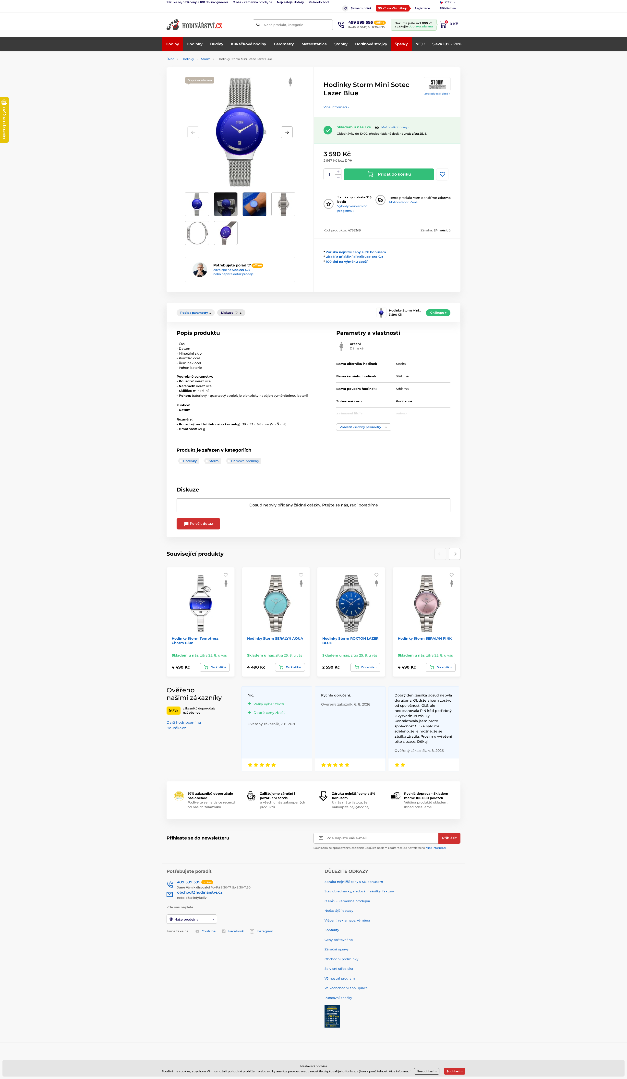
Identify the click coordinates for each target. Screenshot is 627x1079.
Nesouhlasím (427, 1071)
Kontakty (332, 930)
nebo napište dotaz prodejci (233, 274)
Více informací (436, 848)
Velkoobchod (319, 2)
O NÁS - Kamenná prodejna (347, 901)
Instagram (265, 931)
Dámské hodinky (245, 461)
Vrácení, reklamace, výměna (347, 920)
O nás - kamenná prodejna (252, 2)
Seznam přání (361, 8)
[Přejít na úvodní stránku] (195, 24)
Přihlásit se (448, 8)
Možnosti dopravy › (395, 127)
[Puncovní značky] (332, 1016)
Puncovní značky (338, 998)
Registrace (422, 8)
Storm (205, 59)
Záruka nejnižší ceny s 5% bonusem (356, 252)
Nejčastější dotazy (290, 2)
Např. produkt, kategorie (283, 25)
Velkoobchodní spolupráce (346, 988)
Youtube (209, 931)
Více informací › (336, 107)
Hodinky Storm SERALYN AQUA (275, 638)
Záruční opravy (337, 949)
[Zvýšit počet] (338, 172)
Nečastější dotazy (339, 910)
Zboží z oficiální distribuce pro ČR (354, 257)
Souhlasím (454, 1071)
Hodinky (187, 59)
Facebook (236, 931)
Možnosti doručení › (403, 202)
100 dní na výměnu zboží (347, 262)
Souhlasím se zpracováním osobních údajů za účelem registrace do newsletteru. (380, 848)
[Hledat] (258, 24)
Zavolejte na (231, 270)
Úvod (170, 59)
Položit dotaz (201, 523)
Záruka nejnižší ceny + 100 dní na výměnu (197, 2)
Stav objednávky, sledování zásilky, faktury (359, 891)
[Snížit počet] (338, 177)
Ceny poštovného (339, 940)
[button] (287, 132)
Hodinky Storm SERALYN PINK (425, 638)
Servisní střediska (339, 969)
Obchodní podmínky (341, 959)
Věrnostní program (340, 978)
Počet (329, 174)
